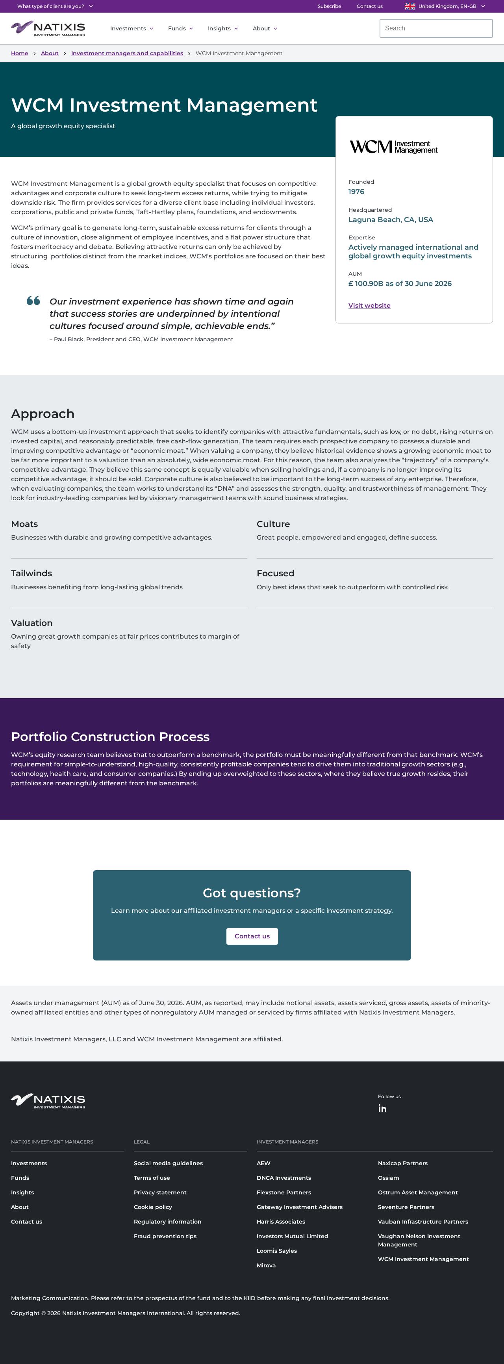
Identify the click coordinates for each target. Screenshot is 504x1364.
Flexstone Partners (284, 1192)
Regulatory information (168, 1221)
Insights (219, 28)
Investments (128, 28)
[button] (252, 936)
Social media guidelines (168, 1163)
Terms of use (152, 1177)
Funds (177, 28)
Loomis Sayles (277, 1250)
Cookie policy (153, 1207)
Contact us (370, 6)
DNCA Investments (284, 1177)
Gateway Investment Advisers (300, 1207)
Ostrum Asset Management (418, 1192)
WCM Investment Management (423, 1259)
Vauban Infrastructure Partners (423, 1221)
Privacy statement (160, 1192)
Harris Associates (281, 1221)
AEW (264, 1163)
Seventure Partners (406, 1207)
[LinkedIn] (382, 1108)
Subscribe (329, 6)
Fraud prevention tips (165, 1236)
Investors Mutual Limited (292, 1236)
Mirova (266, 1265)
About (261, 28)
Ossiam (388, 1177)
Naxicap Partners (403, 1163)
